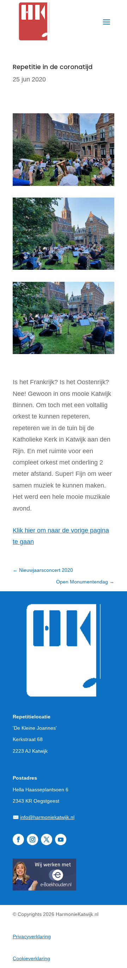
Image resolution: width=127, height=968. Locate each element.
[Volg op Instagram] (32, 839)
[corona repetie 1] (63, 354)
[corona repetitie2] (63, 269)
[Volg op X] (46, 839)
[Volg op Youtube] (60, 839)
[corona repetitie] (63, 185)
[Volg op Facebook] (18, 839)
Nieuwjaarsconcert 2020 (43, 570)
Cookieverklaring (31, 958)
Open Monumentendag (85, 582)
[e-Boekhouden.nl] (44, 888)
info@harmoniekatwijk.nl (47, 817)
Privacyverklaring (32, 936)
